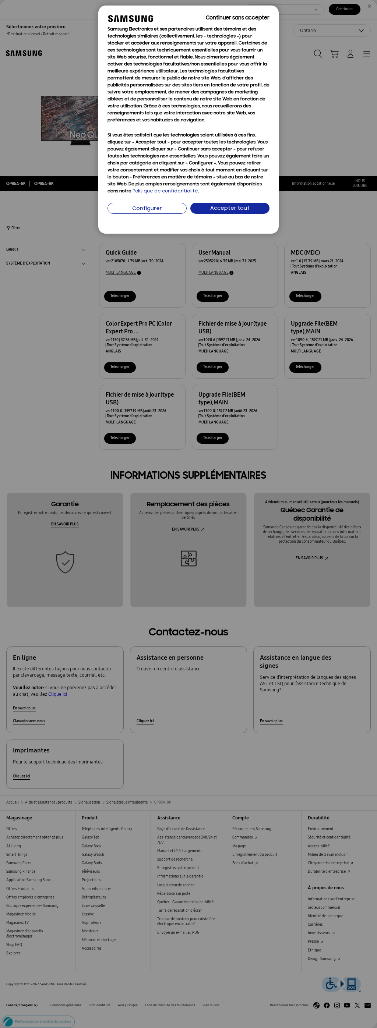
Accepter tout (230, 208)
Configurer (147, 209)
